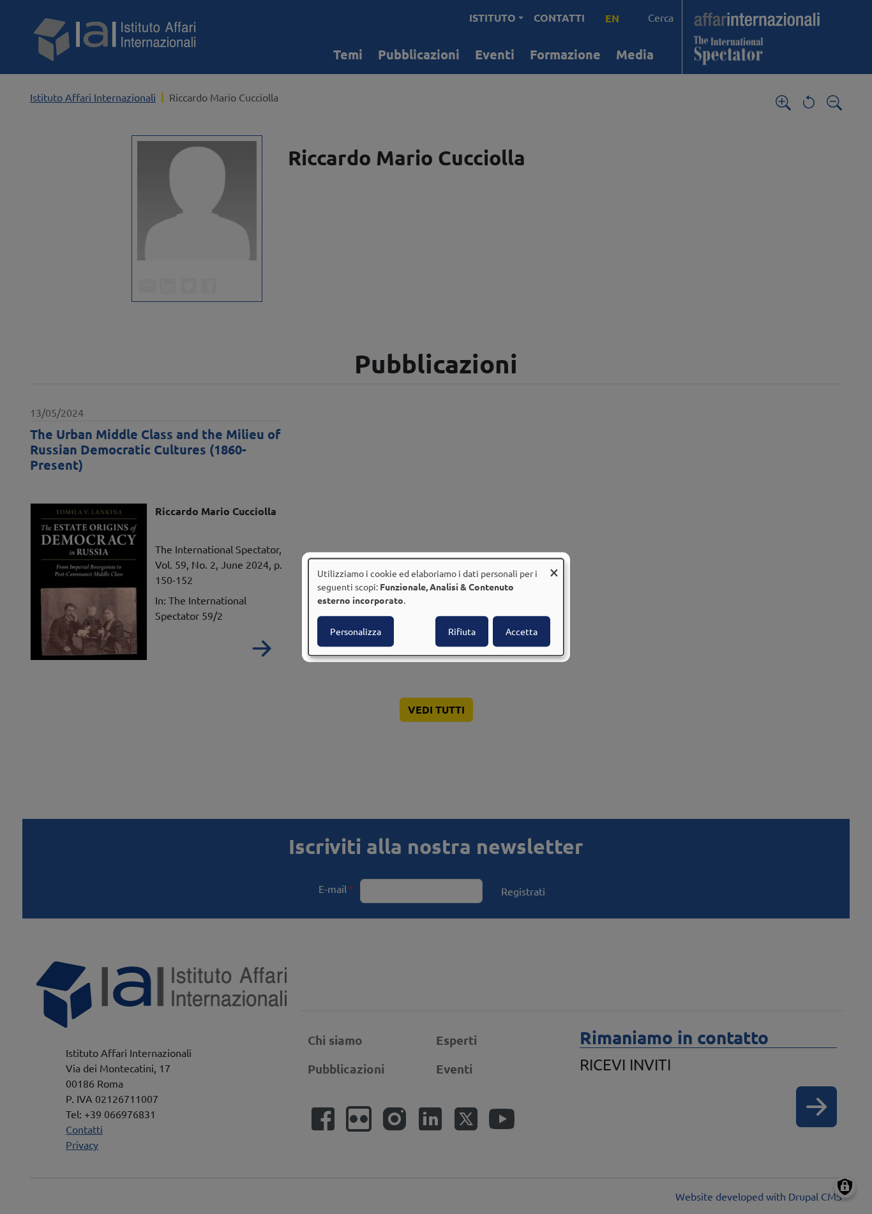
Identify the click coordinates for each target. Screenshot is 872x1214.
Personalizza (355, 631)
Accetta (521, 631)
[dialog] (436, 607)
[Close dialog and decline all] (554, 566)
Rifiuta (462, 631)
